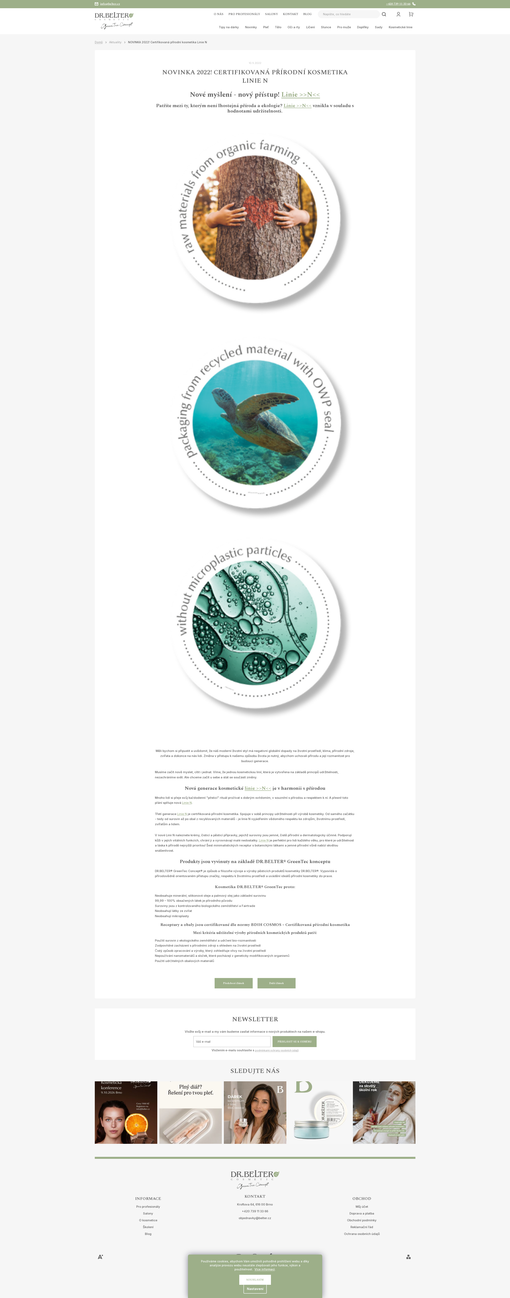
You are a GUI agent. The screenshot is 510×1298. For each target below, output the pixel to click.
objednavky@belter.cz (255, 1218)
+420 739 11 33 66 (255, 1211)
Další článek (276, 983)
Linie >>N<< (300, 95)
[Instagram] (255, 1253)
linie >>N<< (258, 788)
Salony (271, 14)
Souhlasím (255, 1280)
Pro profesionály (244, 14)
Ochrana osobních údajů (362, 1234)
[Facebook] (271, 1253)
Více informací (264, 1269)
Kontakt (290, 14)
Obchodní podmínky (362, 1220)
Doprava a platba (361, 1213)
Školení (148, 1227)
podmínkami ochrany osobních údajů (277, 1050)
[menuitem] (229, 27)
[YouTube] (239, 1253)
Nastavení (255, 1289)
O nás (218, 14)
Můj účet (362, 1206)
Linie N (187, 803)
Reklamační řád (361, 1227)
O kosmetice (148, 1220)
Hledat (384, 14)
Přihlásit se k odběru (295, 1042)
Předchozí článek (233, 983)
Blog (307, 14)
